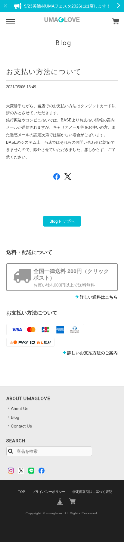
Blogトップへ (62, 221)
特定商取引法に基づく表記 (92, 491)
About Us (19, 408)
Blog (15, 417)
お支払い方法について (44, 71)
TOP (21, 491)
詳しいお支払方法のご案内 (92, 352)
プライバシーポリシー (48, 491)
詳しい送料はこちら (99, 297)
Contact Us (21, 426)
